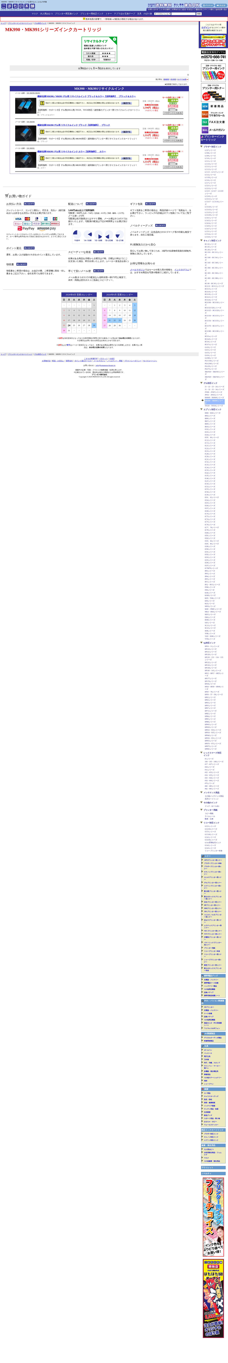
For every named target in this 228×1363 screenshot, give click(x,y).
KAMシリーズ (210, 595)
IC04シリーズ (210, 435)
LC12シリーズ (210, 175)
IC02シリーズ (210, 429)
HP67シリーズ (210, 708)
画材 (205, 1081)
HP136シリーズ (211, 665)
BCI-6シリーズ (210, 342)
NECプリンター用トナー (213, 931)
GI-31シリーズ (210, 350)
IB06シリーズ (210, 418)
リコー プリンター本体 (213, 851)
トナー (109, 14)
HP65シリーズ (210, 705)
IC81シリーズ (210, 536)
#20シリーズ (209, 767)
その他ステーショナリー (213, 1078)
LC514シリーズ (211, 234)
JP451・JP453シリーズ (213, 395)
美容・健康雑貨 (209, 1103)
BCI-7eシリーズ (211, 344)
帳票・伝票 (209, 819)
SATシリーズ (210, 623)
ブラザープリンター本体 (213, 863)
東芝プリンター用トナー (213, 965)
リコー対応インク (211, 823)
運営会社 (69, 361)
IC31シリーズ (210, 459)
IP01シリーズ (210, 571)
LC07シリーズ (210, 150)
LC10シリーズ (210, 158)
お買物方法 (46, 361)
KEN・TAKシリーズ (212, 598)
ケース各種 (208, 1013)
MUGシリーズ (210, 614)
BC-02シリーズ (210, 244)
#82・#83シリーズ (212, 789)
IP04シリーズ (210, 576)
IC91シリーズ (210, 552)
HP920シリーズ (211, 727)
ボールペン (208, 1050)
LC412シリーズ (211, 221)
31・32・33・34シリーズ (214, 389)
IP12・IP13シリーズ (212, 585)
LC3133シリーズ (211, 210)
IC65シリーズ (210, 503)
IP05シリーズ (210, 579)
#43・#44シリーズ (212, 778)
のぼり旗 (148, 14)
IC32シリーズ (210, 462)
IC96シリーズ (210, 563)
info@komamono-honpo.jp (105, 365)
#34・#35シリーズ (212, 775)
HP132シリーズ (211, 662)
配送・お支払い (58, 361)
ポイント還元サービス (83, 361)
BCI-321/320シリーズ (213, 308)
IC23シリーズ (210, 451)
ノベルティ (206, 1173)
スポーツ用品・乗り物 (212, 1118)
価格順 (166, 79)
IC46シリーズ (210, 478)
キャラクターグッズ (211, 1096)
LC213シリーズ (211, 188)
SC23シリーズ (210, 628)
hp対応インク (210, 643)
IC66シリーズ (210, 506)
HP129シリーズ (211, 654)
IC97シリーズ (210, 565)
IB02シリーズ (210, 416)
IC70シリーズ (210, 514)
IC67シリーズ (210, 508)
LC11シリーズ (210, 161)
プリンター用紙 (210, 810)
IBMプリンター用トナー (213, 908)
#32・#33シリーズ (212, 772)
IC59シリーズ (210, 495)
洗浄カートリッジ (211, 799)
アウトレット (207, 1167)
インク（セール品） (212, 806)
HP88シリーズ (210, 722)
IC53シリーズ (210, 487)
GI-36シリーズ (210, 355)
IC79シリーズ (210, 530)
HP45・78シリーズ (212, 692)
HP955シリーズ (211, 741)
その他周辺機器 (209, 989)
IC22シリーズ (210, 448)
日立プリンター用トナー (213, 902)
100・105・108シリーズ (214, 762)
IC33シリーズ (210, 465)
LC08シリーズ (210, 153)
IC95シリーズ (210, 560)
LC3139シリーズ (211, 215)
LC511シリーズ (211, 231)
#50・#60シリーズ (212, 781)
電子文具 (207, 1056)
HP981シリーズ (211, 749)
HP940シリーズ (211, 735)
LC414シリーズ (211, 223)
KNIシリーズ (210, 601)
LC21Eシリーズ (211, 196)
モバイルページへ (150, 361)
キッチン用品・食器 (211, 1109)
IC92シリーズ (210, 555)
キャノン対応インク (212, 241)
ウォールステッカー (211, 1125)
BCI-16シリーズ (211, 292)
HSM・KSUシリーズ (212, 413)
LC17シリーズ (210, 183)
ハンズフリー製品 (210, 986)
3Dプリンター (209, 1007)
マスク (35, 14)
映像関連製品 (209, 1041)
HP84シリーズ (210, 716)
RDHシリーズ (210, 620)
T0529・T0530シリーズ (214, 406)
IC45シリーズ (210, 476)
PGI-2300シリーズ (211, 364)
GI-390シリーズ (211, 358)
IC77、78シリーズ (212, 527)
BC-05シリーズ (210, 247)
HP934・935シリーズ (213, 733)
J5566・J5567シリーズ (213, 392)
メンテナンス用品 (211, 793)
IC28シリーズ (210, 454)
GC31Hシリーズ (211, 834)
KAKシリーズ (210, 593)
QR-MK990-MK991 (33, 93)
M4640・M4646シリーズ (214, 398)
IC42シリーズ (210, 473)
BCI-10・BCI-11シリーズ (214, 286)
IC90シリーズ (210, 549)
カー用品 (207, 1093)
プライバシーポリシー (132, 361)
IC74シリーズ (210, 519)
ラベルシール (210, 816)
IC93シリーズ (210, 557)
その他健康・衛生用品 (212, 1161)
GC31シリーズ (210, 832)
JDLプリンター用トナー (212, 911)
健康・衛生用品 (208, 1145)
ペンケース (208, 1053)
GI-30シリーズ (210, 347)
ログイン (205, 27)
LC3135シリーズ (211, 212)
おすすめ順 (182, 79)
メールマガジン (137, 270)
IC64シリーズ (210, 500)
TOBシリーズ (210, 634)
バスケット (103, 359)
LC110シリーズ (211, 164)
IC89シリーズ (210, 546)
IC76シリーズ (210, 525)
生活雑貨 (207, 1112)
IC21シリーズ (210, 446)
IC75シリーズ (210, 522)
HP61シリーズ (210, 697)
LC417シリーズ (211, 229)
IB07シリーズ (210, 421)
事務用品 (207, 1074)
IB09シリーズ (210, 424)
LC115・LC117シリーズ (214, 172)
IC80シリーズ (210, 533)
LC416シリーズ (211, 226)
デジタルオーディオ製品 (213, 1038)
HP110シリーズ (211, 649)
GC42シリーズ (210, 845)
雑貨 (206, 1089)
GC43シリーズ (210, 848)
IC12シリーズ (210, 440)
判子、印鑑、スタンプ (212, 1063)
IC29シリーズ (210, 457)
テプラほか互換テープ (124, 14)
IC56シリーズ (210, 492)
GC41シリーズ (210, 837)
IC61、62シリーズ (212, 497)
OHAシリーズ (210, 617)
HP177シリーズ (211, 678)
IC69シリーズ (210, 511)
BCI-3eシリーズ (211, 336)
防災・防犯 (208, 1099)
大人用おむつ (46, 14)
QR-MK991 (31, 148)
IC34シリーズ (210, 467)
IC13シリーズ (210, 443)
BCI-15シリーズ (211, 289)
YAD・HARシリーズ (212, 636)
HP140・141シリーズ (213, 671)
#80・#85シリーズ (212, 786)
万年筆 (206, 1059)
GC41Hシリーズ (211, 840)
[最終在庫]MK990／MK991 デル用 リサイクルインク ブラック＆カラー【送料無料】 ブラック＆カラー (86, 96)
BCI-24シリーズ (211, 300)
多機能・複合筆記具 (211, 1071)
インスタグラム (181, 270)
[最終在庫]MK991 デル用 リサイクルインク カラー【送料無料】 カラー (71, 151)
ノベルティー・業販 (115, 361)
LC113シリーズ (211, 169)
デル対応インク (210, 383)
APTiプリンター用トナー (213, 860)
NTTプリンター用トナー (213, 934)
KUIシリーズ (210, 604)
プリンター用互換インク (66, 14)
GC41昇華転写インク (213, 843)
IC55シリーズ (210, 489)
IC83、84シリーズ (212, 541)
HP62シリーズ (210, 700)
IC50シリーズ (210, 484)
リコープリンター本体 (212, 951)
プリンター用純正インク (91, 14)
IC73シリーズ (210, 516)
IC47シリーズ (210, 481)
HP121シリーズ (211, 652)
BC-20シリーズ (210, 250)
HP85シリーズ (210, 719)
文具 (139, 14)
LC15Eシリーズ (211, 177)
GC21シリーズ (210, 826)
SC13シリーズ (210, 625)
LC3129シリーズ (211, 207)
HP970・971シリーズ (213, 744)
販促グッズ (208, 1115)
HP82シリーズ (210, 714)
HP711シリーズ (211, 711)
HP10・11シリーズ (212, 646)
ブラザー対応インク (212, 147)
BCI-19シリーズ (211, 294)
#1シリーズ (209, 759)
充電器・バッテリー (211, 980)
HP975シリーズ (211, 746)
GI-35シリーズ (210, 353)
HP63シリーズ (210, 703)
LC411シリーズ (211, 218)
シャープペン (209, 1084)
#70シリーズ (209, 783)
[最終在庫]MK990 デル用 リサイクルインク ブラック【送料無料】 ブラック (73, 125)
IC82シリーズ (210, 538)
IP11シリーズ (210, 582)
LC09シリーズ (210, 156)
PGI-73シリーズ (211, 369)
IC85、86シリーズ (212, 544)
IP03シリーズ (210, 574)
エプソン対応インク (212, 409)
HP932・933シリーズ (213, 730)
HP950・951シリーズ (213, 738)
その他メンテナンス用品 (214, 796)
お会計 (112, 359)
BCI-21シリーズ (211, 297)
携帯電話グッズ (211, 976)
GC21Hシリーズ (211, 829)
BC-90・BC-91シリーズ (214, 283)
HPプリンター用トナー (212, 905)
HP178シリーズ (211, 681)
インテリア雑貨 (209, 1106)
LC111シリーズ (211, 167)
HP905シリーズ (211, 724)
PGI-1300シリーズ (211, 361)
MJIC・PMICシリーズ (213, 609)
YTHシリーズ (210, 639)
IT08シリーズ (210, 587)
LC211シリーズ (211, 186)
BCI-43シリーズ (211, 339)
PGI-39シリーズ (211, 366)
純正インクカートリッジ (212, 1130)
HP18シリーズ (210, 684)
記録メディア (209, 992)
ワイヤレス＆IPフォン (212, 1028)
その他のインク (210, 803)
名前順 (173, 79)
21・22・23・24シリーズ (214, 387)
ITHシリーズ (209, 590)
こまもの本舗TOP (91, 359)
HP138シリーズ (211, 668)
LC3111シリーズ (211, 199)
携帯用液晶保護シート (212, 995)
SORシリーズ (210, 631)
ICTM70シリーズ (211, 568)
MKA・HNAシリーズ (213, 612)
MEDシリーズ (210, 606)
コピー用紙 (209, 813)
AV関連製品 (210, 1033)
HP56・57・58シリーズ (214, 695)
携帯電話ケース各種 (211, 983)
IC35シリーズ (210, 470)
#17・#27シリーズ (212, 764)
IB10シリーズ (210, 427)
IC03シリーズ (210, 432)
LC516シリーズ (211, 237)
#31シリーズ (209, 770)
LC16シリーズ (210, 180)
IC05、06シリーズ (212, 437)
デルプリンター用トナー (213, 883)
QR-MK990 (31, 122)
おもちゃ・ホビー (210, 1122)
